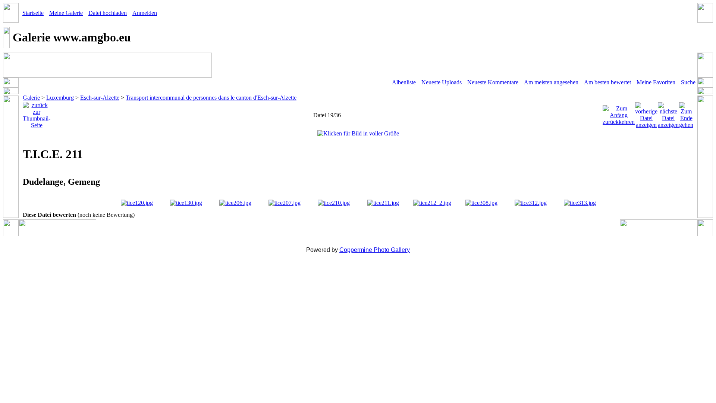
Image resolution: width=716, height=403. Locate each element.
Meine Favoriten (656, 82)
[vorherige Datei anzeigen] (646, 113)
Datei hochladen (107, 13)
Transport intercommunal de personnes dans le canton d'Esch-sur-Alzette (211, 97)
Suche (688, 82)
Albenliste (404, 82)
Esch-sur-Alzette (99, 97)
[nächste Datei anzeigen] (668, 113)
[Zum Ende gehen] (686, 113)
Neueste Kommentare (492, 82)
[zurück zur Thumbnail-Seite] (36, 113)
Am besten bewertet (607, 82)
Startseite (33, 13)
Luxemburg (60, 97)
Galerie (31, 97)
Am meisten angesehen (551, 82)
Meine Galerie (66, 13)
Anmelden (144, 13)
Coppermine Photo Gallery (374, 250)
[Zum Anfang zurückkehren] (619, 113)
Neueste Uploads (441, 82)
